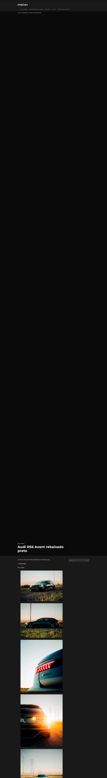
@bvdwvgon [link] (22, 563)
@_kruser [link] (21, 567)
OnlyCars (23, 4)
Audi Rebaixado (21, 543)
